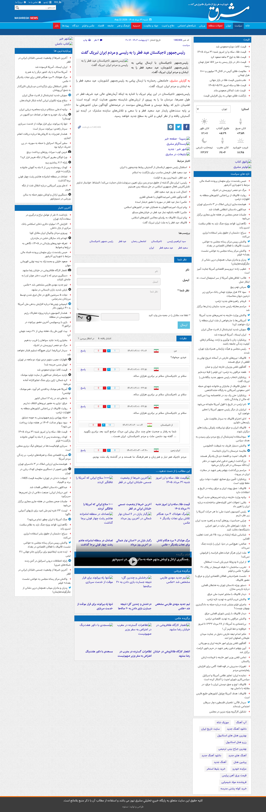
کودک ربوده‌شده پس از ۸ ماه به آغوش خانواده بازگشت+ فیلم (45, 169)
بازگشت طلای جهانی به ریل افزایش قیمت (224, 96)
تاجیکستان (156, 241)
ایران (151, 248)
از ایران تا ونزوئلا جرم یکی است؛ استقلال (225, 562)
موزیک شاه (223, 722)
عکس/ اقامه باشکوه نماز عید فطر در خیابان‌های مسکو (159, 212)
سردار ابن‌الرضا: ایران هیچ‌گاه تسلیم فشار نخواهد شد (44, 352)
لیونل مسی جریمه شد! (55, 365)
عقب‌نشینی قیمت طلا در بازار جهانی (228, 80)
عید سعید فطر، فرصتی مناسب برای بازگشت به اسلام (159, 172)
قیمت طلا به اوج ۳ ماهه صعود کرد (228, 57)
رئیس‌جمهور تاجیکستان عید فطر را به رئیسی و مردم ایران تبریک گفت (133, 52)
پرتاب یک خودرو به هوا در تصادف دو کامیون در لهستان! (45, 117)
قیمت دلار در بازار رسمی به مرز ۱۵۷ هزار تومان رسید (224, 64)
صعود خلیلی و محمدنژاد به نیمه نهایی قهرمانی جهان (45, 263)
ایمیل (186, 280)
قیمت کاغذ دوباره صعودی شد (231, 47)
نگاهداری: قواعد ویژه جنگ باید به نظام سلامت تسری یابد (224, 226)
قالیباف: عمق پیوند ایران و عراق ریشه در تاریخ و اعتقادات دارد (224, 490)
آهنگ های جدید (237, 755)
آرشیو (46, 2)
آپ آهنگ (241, 722)
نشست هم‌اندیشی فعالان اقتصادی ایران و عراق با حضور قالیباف (222, 578)
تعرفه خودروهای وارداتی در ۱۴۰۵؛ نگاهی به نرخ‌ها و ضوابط (46, 245)
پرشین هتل (240, 762)
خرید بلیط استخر (216, 769)
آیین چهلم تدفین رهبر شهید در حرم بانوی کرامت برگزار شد (223, 650)
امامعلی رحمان (138, 241)
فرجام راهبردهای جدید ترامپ (230, 301)
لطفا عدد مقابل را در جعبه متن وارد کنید (169, 315)
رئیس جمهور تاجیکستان (101, 241)
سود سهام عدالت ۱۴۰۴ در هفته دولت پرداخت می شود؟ (45, 425)
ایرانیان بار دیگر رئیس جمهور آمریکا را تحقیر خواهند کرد (226, 411)
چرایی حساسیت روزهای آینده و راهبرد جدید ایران (220, 521)
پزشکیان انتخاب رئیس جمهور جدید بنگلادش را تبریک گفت (224, 379)
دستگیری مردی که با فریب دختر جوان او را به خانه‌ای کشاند (46, 278)
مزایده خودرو (239, 769)
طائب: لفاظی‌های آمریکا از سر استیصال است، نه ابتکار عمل (223, 280)
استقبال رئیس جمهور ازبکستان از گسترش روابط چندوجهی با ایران (153, 167)
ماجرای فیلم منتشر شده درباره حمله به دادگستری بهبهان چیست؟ (223, 607)
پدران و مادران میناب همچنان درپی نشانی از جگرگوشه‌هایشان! (226, 262)
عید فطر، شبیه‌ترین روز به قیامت (170, 178)
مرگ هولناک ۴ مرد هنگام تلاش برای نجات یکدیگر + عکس (44, 79)
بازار (57, 26)
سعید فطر (183, 248)
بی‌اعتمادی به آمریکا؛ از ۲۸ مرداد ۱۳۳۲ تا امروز (222, 624)
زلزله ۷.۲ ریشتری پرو (56, 162)
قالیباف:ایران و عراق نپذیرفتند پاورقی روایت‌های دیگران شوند (223, 430)
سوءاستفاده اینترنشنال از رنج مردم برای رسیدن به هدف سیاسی (223, 439)
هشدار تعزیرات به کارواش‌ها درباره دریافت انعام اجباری (44, 136)
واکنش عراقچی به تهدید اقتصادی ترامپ (225, 619)
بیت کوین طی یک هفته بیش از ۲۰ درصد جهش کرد (45, 333)
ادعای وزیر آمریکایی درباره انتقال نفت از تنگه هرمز (46, 188)
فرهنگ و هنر (123, 26)
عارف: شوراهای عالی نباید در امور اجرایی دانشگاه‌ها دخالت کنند (227, 528)
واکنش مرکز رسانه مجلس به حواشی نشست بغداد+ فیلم (225, 253)
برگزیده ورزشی (182, 571)
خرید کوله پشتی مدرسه (233, 788)
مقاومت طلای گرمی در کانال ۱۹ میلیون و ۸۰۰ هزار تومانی (225, 73)
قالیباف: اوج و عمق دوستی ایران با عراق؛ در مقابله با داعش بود (226, 686)
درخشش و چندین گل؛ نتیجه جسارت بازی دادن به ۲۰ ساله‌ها (134, 606)
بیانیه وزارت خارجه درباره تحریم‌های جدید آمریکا (222, 497)
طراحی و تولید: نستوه (133, 807)
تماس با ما (33, 2)
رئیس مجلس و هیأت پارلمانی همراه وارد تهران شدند (224, 351)
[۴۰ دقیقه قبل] (171, 588)
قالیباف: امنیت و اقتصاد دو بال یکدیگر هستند (223, 456)
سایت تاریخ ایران (210, 729)
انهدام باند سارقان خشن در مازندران (49, 238)
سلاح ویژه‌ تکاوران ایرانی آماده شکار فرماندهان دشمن (45, 102)
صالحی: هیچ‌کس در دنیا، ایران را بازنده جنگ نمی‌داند (225, 546)
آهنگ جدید (220, 762)
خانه (247, 26)
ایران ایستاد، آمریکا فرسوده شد (230, 335)
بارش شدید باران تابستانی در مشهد (49, 290)
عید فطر (122, 241)
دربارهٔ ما (19, 2)
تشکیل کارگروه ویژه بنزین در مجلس (227, 712)
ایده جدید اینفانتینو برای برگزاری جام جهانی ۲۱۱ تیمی (45, 554)
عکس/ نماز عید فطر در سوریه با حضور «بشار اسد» (161, 202)
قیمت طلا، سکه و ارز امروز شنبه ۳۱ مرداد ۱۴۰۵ (221, 52)
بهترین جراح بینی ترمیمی (232, 749)
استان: (245, 109)
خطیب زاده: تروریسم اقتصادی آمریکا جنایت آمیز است (223, 271)
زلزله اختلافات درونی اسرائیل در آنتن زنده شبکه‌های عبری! (48, 563)
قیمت (246, 39)
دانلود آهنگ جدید (236, 729)
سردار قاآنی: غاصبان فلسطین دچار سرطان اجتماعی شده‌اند (226, 704)
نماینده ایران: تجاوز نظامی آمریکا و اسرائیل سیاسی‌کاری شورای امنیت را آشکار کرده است (226, 677)
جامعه (110, 26)
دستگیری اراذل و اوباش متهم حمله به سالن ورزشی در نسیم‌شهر (150, 559)
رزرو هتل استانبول (236, 742)
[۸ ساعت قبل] (94, 524)
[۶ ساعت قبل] (171, 524)
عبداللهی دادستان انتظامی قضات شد (227, 209)
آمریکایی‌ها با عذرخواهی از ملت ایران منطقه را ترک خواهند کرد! (225, 322)
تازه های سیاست (240, 174)
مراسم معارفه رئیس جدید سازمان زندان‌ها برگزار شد (223, 308)
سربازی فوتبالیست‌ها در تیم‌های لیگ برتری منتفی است (44, 448)
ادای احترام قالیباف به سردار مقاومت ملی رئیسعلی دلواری (227, 421)
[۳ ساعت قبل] (133, 488)
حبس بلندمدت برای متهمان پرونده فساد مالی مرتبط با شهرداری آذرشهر (225, 183)
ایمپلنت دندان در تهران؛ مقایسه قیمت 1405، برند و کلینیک (46, 480)
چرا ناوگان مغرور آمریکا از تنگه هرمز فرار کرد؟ (43, 157)
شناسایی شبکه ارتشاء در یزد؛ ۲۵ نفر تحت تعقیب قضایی (223, 537)
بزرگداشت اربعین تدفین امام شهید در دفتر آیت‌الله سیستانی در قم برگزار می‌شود (226, 463)
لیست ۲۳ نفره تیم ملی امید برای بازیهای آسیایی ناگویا (44, 513)
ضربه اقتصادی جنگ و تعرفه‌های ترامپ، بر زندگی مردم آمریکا (44, 457)
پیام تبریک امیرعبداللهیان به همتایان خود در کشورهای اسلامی (155, 207)
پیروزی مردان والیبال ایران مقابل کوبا (48, 233)
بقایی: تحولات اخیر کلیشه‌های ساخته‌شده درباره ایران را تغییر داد (224, 504)
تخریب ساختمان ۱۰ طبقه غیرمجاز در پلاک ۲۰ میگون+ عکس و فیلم (225, 569)
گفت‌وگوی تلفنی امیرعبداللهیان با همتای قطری (163, 197)
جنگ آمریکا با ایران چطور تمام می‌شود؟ (47, 520)
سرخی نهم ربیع (238, 287)
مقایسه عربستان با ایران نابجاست (229, 451)
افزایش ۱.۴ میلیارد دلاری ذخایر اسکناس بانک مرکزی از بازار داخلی (46, 226)
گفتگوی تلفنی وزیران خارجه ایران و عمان (225, 367)
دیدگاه (75, 26)
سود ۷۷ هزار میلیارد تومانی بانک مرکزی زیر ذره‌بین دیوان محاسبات (226, 294)
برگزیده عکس (182, 618)
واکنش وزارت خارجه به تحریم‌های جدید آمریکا (222, 315)
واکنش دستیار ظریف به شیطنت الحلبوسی (224, 446)
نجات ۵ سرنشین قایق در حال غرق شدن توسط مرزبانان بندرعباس (45, 297)
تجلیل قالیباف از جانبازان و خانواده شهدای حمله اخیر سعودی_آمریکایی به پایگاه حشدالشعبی (224, 388)
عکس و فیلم (88, 26)
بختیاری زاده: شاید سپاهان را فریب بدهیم (45, 340)
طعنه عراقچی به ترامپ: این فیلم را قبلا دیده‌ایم (222, 372)
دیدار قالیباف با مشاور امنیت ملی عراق (226, 594)
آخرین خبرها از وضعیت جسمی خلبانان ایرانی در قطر (134, 506)
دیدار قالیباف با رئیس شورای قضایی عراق (225, 613)
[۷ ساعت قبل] (133, 524)
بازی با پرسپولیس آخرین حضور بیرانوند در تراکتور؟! (48, 324)
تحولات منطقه (215, 26)
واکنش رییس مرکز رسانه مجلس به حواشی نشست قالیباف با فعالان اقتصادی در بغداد (226, 244)
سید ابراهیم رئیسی (176, 241)
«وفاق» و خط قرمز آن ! (234, 629)
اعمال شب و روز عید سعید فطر (170, 192)
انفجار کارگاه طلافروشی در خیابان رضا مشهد (171, 653)
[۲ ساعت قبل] (171, 488)
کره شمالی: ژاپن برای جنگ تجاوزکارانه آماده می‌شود (47, 382)
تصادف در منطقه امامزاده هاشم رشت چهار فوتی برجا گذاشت (44, 179)
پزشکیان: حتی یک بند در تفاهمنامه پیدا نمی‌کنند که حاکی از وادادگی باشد (223, 397)
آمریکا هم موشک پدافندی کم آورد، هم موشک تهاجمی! (45, 391)
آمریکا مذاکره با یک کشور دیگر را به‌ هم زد (46, 72)
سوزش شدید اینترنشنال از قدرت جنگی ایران (223, 329)
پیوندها (65, 26)
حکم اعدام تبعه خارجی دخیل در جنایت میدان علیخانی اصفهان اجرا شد (225, 636)
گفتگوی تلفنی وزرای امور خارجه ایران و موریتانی (222, 643)
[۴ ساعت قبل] (133, 561)
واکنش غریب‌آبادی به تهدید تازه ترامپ (226, 599)
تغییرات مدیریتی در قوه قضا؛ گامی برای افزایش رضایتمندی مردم (224, 668)
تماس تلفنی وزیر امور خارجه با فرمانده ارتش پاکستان (225, 659)
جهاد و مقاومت (151, 26)
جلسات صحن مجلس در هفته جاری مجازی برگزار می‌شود (223, 217)
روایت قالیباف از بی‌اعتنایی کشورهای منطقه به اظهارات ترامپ (225, 197)
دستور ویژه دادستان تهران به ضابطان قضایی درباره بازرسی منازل (225, 587)
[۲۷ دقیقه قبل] (171, 635)
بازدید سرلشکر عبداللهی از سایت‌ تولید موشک (44, 375)
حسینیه (136, 26)
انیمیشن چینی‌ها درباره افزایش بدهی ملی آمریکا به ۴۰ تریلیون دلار (44, 306)
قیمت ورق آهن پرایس (234, 775)
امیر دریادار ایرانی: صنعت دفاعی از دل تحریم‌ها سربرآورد (45, 494)
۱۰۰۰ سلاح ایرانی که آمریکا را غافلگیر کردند (98, 506)
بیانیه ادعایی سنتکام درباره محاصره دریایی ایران (43, 109)
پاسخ (83, 351)
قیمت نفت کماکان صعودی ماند (230, 91)
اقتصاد (101, 26)
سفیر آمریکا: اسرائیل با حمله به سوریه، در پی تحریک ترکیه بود (46, 145)
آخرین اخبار (64, 208)
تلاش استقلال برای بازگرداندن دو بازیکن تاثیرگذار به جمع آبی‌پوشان (44, 88)
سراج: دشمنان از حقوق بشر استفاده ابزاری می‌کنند (226, 235)
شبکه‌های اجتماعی (187, 26)
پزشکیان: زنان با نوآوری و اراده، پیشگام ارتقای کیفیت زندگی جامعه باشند (225, 342)
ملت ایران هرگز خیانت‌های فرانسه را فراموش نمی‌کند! (225, 555)
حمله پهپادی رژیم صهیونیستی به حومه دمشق (44, 418)
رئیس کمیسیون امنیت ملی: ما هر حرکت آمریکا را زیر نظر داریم (223, 514)
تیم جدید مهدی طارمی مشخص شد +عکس (172, 606)
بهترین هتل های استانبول (231, 735)
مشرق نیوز (220, 10)
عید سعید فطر (166, 248)
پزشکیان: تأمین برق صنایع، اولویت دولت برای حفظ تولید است (225, 481)
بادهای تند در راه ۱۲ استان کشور (50, 398)
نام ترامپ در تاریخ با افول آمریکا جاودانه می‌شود (221, 404)
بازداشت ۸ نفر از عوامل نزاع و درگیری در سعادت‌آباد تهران (48, 217)
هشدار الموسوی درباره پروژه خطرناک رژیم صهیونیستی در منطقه (47, 315)
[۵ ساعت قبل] (94, 488)
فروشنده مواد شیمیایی (233, 782)
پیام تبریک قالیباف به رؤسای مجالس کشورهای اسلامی (159, 218)
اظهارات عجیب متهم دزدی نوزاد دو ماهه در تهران (42, 360)
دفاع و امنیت (168, 26)
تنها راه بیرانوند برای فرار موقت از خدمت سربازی (95, 606)
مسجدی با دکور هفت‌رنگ (99, 651)
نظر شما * (183, 290)
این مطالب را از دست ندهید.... (173, 471)
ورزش (202, 26)
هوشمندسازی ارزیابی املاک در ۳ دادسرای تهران (221, 204)
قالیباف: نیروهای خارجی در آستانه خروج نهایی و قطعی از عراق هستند (223, 360)
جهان (228, 26)
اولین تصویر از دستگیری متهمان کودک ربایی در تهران (45, 471)
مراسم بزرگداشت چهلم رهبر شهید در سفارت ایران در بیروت (225, 472)
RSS (56, 2)
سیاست (238, 26)
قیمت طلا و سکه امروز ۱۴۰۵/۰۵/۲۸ (227, 85)
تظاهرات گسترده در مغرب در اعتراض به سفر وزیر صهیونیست (134, 653)
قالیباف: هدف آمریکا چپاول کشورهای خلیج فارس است (223, 696)
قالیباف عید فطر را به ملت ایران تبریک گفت (165, 223)
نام (187, 270)
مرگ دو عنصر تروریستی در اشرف (229, 190)
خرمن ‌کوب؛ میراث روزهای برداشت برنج (47, 152)
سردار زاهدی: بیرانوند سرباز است (50, 129)
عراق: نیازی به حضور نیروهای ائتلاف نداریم (45, 403)
